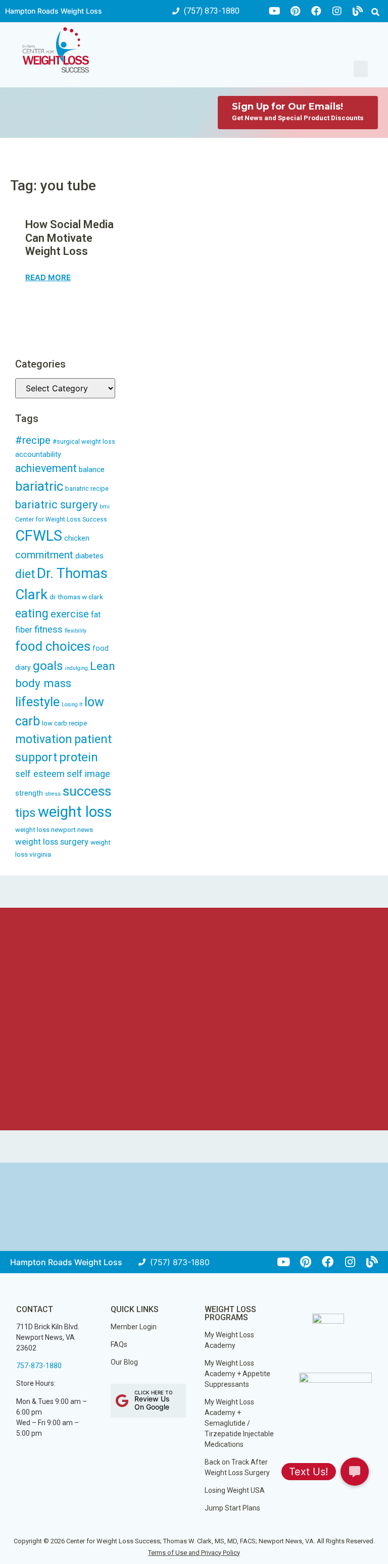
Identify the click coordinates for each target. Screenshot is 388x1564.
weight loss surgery (51, 842)
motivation (43, 739)
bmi (105, 506)
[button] (375, 12)
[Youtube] (275, 11)
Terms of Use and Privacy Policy (194, 1552)
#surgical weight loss (84, 441)
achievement (46, 468)
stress (53, 794)
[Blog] (358, 11)
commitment (44, 555)
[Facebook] (316, 11)
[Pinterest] (295, 11)
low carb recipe (64, 723)
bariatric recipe (87, 488)
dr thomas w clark (76, 597)
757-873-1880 (39, 1366)
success (87, 791)
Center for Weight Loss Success (61, 519)
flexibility (75, 631)
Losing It (72, 704)
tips (25, 812)
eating (31, 613)
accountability (38, 454)
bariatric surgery (56, 504)
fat (96, 614)
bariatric (39, 486)
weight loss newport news (54, 829)
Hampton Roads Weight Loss (53, 11)
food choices (52, 646)
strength (29, 793)
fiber (23, 629)
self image (88, 773)
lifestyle (37, 701)
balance (92, 469)
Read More (48, 277)
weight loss (75, 811)
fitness (48, 629)
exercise (70, 614)
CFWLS (38, 535)
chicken (76, 538)
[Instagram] (337, 11)
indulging (76, 668)
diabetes (89, 555)
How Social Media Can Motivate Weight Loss (69, 237)
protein (78, 757)
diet (25, 574)
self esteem (40, 773)
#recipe (33, 440)
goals (48, 665)
